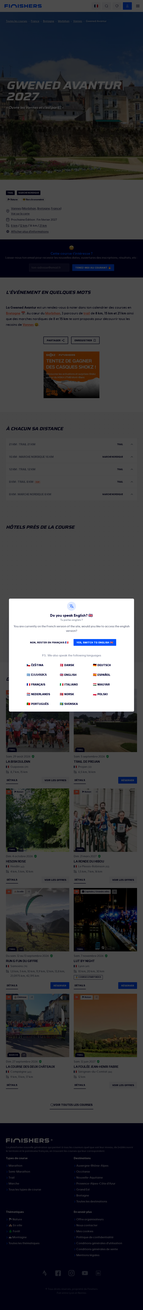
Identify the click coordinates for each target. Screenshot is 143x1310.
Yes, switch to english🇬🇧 (95, 642)
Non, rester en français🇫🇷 (49, 642)
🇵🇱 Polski (100, 694)
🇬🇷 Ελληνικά (37, 674)
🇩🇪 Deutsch (102, 665)
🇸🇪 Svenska (69, 704)
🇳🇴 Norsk (67, 694)
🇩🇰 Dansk (67, 665)
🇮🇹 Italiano (69, 684)
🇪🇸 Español (101, 674)
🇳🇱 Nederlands (38, 694)
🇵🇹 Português (38, 704)
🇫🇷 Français (36, 684)
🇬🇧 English (68, 674)
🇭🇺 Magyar (101, 684)
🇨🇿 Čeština (35, 665)
